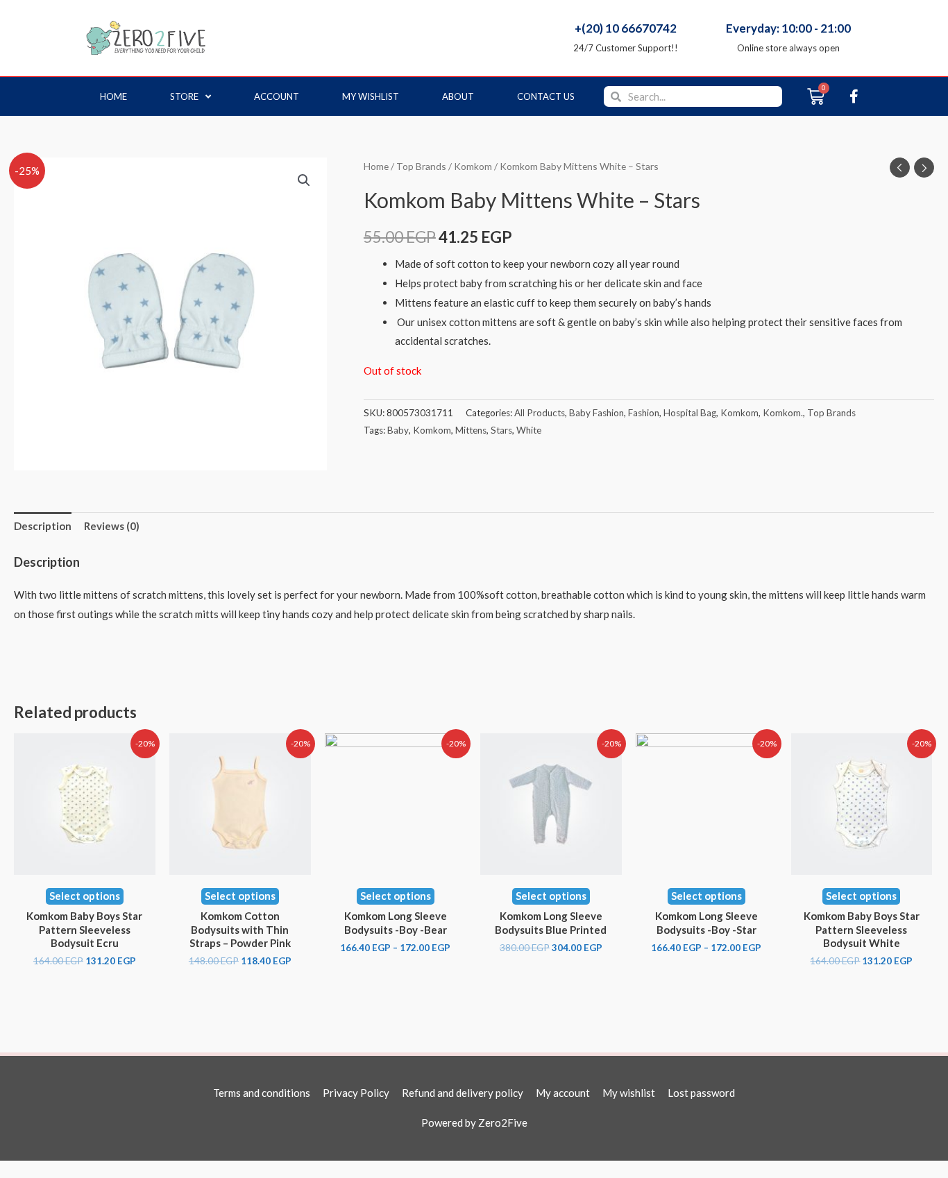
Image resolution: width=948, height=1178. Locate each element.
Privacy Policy (356, 1092)
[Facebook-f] (853, 96)
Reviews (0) (111, 526)
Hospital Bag (689, 412)
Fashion (643, 412)
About (458, 96)
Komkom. (783, 412)
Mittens (470, 430)
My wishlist (370, 96)
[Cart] (815, 96)
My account (563, 1092)
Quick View (84, 863)
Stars (501, 430)
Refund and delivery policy (462, 1092)
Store (184, 96)
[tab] (42, 527)
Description (42, 526)
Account (276, 96)
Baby (398, 430)
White (528, 430)
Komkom (473, 166)
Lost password (701, 1092)
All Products (539, 412)
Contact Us (546, 96)
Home (113, 96)
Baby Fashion (596, 412)
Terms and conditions (261, 1092)
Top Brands (421, 166)
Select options (84, 895)
